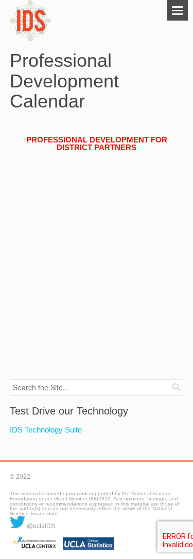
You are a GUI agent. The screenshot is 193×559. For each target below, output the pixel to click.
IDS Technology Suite (46, 429)
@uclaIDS (40, 526)
